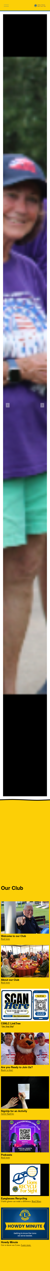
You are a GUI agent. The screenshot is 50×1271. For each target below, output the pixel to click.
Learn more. (26, 1245)
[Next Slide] (42, 405)
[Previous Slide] (8, 405)
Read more (5, 939)
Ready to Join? (7, 1070)
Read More (36, 1201)
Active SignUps (7, 1114)
